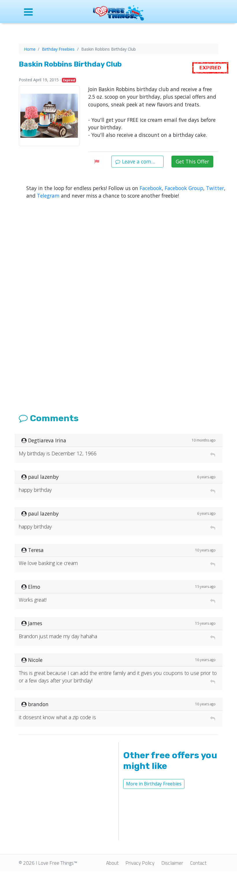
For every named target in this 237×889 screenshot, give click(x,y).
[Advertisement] (118, 317)
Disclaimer (172, 863)
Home (30, 49)
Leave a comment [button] (142, 161)
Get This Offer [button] (192, 161)
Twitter (215, 188)
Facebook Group (184, 188)
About (112, 863)
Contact (198, 863)
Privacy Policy (139, 863)
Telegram (48, 195)
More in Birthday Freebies (154, 784)
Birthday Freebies (58, 49)
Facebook (151, 188)
